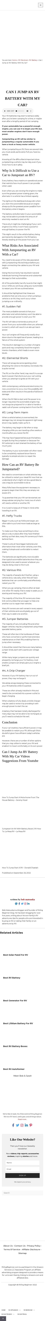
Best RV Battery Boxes (15, 1046)
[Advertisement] (22, 33)
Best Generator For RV (15, 1000)
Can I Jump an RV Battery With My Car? (22, 98)
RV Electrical (23, 60)
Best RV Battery (11, 978)
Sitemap (22, 1253)
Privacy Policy (33, 1246)
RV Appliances (13, 1310)
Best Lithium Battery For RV (18, 1023)
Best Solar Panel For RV (15, 955)
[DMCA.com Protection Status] (22, 1296)
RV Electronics (7, 1314)
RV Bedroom (28, 1310)
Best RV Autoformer (13, 1069)
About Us (8, 1246)
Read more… (22, 1119)
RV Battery (33, 60)
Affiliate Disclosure (31, 1249)
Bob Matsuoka (28, 899)
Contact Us (19, 1246)
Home (14, 60)
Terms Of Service (12, 1249)
